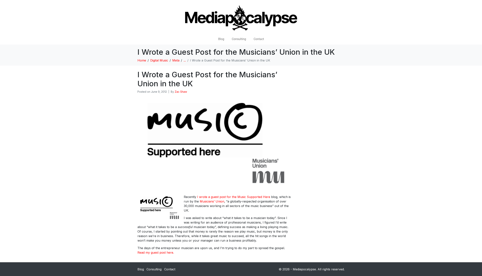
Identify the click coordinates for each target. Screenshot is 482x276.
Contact (259, 39)
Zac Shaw (181, 91)
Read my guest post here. (155, 252)
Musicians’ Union (212, 201)
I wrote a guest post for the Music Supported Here (233, 197)
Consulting (239, 39)
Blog (221, 39)
